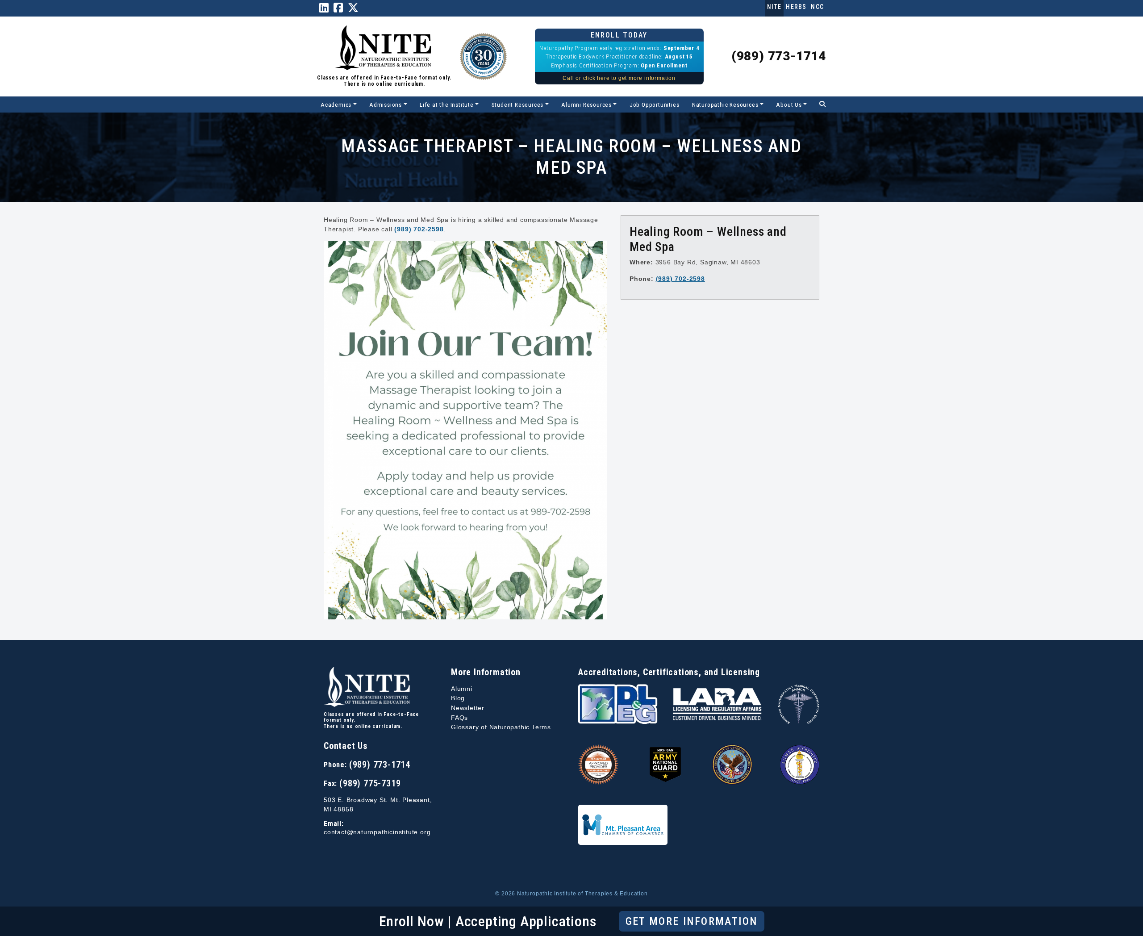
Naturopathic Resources (725, 104)
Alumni (461, 688)
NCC (817, 6)
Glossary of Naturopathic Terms (501, 727)
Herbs (796, 6)
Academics (336, 104)
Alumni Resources (586, 104)
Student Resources (518, 104)
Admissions (385, 104)
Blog (458, 698)
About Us (788, 104)
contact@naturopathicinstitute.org (377, 832)
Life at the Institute (447, 104)
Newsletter (467, 707)
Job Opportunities (655, 104)
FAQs (459, 717)
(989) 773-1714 (778, 56)
